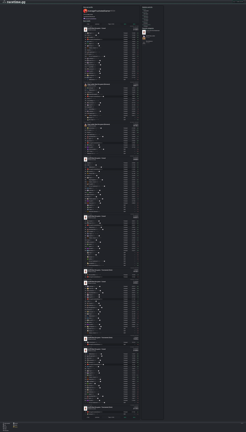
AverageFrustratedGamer (90, 18)
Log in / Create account (238, 1)
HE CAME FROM (89, 14)
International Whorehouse (89, 16)
